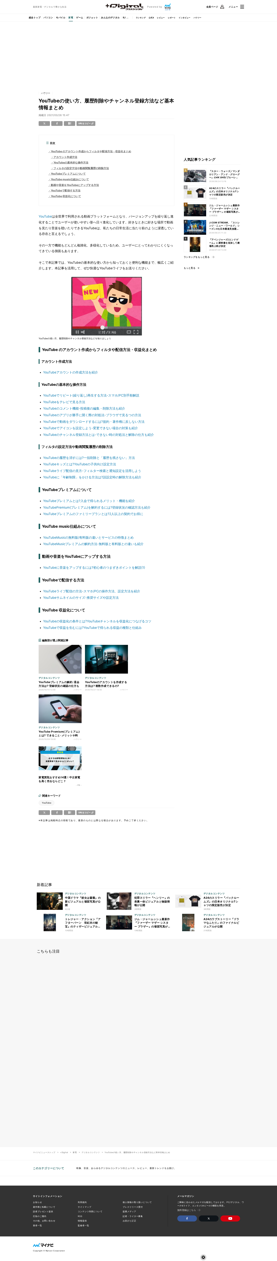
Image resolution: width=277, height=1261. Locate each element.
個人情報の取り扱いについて (137, 1202)
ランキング (141, 17)
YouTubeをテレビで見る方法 (64, 402)
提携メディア (129, 1211)
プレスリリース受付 (133, 1207)
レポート (172, 17)
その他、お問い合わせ (44, 1220)
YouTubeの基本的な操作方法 (71, 162)
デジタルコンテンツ (91, 1152)
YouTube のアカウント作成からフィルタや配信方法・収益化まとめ (91, 151)
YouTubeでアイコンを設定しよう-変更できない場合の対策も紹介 (90, 428)
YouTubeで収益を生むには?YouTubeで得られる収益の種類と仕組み (92, 628)
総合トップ (35, 17)
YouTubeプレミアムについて (68, 173)
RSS (80, 1216)
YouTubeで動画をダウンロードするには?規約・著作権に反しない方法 (94, 422)
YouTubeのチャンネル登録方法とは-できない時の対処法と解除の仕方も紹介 (98, 435)
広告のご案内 (39, 1216)
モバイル (60, 17)
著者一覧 (37, 1225)
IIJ (124, 17)
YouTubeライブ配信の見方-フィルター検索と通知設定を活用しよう (92, 471)
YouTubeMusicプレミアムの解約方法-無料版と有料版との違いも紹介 (93, 544)
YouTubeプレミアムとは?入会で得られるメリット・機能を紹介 (89, 501)
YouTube (45, 216)
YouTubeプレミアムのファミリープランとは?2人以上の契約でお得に (93, 514)
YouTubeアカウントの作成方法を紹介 (70, 372)
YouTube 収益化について (66, 196)
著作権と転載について (44, 1207)
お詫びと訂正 (129, 1220)
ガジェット (92, 17)
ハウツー (197, 17)
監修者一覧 (83, 1225)
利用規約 (82, 1202)
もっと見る (189, 268)
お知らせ (37, 1202)
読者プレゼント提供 (43, 1211)
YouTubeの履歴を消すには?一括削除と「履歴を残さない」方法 (89, 458)
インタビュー (184, 17)
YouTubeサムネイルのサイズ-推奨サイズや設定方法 (81, 598)
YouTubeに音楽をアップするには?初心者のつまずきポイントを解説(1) (94, 567)
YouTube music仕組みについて (70, 179)
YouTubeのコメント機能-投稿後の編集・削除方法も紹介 (84, 408)
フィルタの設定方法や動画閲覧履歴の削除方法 (81, 168)
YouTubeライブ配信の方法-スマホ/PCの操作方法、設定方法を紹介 (91, 591)
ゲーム (79, 17)
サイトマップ (84, 1207)
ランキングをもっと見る (197, 257)
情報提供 (82, 1220)
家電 (70, 17)
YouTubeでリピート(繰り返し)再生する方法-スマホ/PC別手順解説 (91, 395)
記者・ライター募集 (133, 1216)
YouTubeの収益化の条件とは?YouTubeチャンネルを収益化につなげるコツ (97, 621)
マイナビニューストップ (44, 1152)
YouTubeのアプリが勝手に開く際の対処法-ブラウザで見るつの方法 (92, 415)
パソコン (48, 17)
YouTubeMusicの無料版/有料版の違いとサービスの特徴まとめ (88, 537)
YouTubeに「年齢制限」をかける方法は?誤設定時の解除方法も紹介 (92, 477)
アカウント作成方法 (65, 157)
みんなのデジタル (110, 17)
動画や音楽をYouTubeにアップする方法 (75, 185)
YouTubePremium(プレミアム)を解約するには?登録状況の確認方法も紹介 (97, 507)
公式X (151, 17)
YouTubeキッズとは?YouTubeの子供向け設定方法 (79, 464)
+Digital (64, 1152)
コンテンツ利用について (90, 1211)
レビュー (161, 17)
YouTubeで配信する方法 (65, 190)
